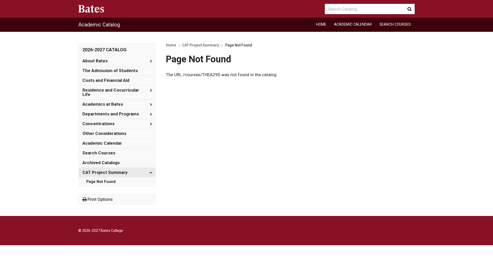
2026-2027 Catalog (104, 49)
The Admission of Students (110, 70)
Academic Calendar (353, 24)
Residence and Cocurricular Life (110, 92)
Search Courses (395, 24)
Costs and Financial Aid (105, 80)
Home (321, 24)
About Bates (95, 60)
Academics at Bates (102, 104)
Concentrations (98, 123)
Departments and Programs (110, 113)
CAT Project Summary (105, 172)
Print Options (100, 199)
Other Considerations (104, 133)
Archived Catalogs (101, 162)
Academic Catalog (99, 25)
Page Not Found (101, 181)
